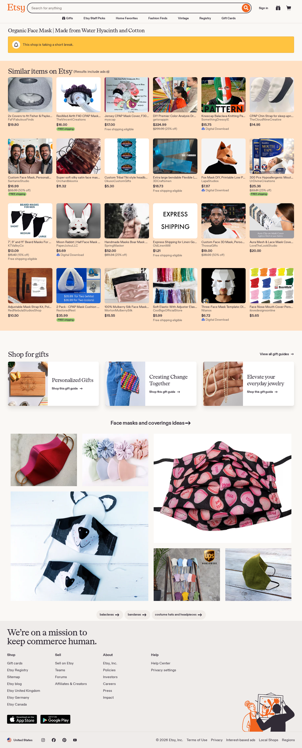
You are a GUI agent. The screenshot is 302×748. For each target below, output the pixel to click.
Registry (205, 18)
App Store (22, 719)
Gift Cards (229, 18)
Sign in (263, 8)
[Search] (246, 8)
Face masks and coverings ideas (148, 423)
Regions (288, 740)
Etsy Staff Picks (94, 18)
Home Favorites (127, 18)
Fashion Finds (157, 18)
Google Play (55, 719)
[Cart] (288, 8)
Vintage (183, 18)
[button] (20, 739)
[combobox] (134, 8)
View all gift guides (275, 354)
